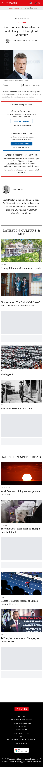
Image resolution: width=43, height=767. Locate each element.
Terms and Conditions (22, 723)
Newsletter (37, 85)
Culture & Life (24, 18)
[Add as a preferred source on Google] (21, 750)
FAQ (21, 736)
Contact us (21, 172)
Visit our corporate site (28, 759)
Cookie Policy (21, 730)
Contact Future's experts (21, 720)
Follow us (27, 85)
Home (15, 18)
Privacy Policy (21, 726)
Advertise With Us (21, 733)
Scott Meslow (17, 41)
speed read (21, 22)
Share (6, 85)
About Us (21, 716)
